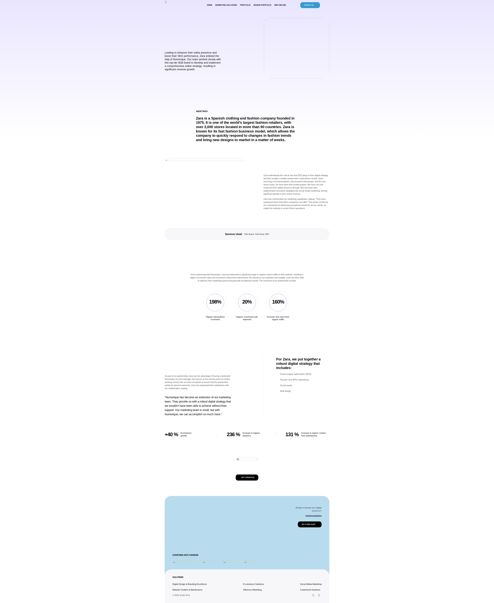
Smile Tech (185, 595)
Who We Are (280, 5)
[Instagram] (313, 595)
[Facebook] (319, 595)
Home (209, 5)
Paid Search (249, 234)
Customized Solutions (310, 590)
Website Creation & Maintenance (187, 590)
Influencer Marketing (252, 590)
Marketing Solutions (226, 5)
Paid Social (259, 234)
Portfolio (245, 5)
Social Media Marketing (311, 584)
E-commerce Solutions (253, 584)
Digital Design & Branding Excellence (189, 584)
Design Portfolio (262, 5)
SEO (267, 234)
